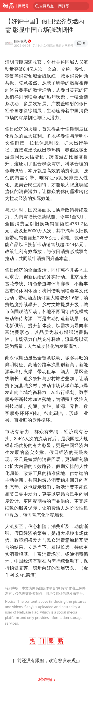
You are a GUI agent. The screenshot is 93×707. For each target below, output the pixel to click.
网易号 (23, 5)
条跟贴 (45, 679)
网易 (8, 6)
